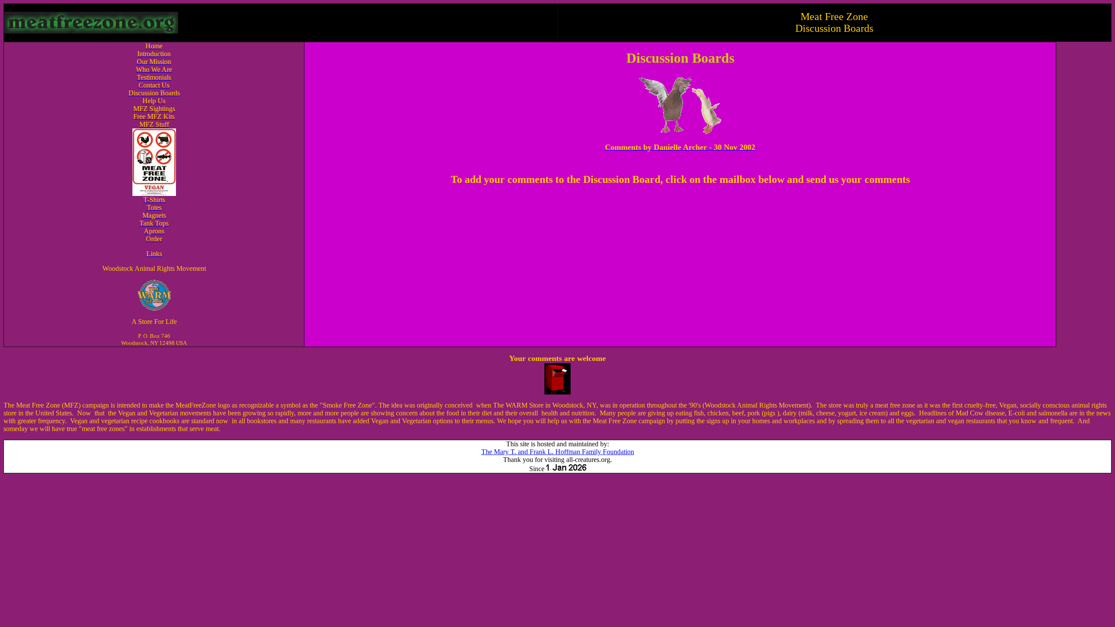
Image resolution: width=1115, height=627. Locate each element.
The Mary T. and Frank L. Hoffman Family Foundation (557, 451)
